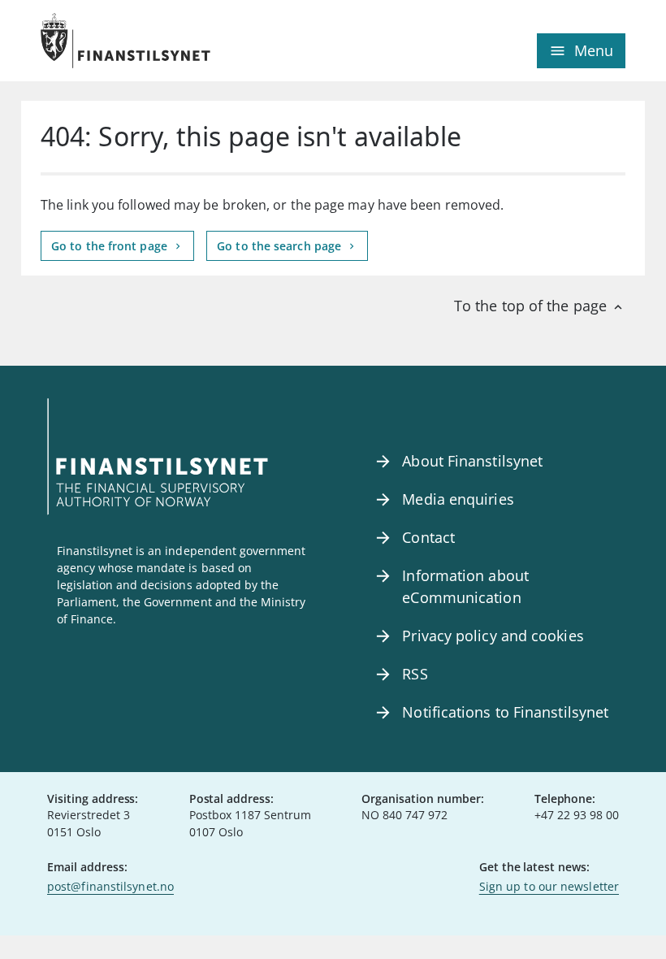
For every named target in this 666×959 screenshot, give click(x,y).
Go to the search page (280, 246)
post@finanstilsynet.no (110, 886)
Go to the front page (111, 246)
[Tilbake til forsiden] (187, 40)
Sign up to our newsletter (549, 886)
